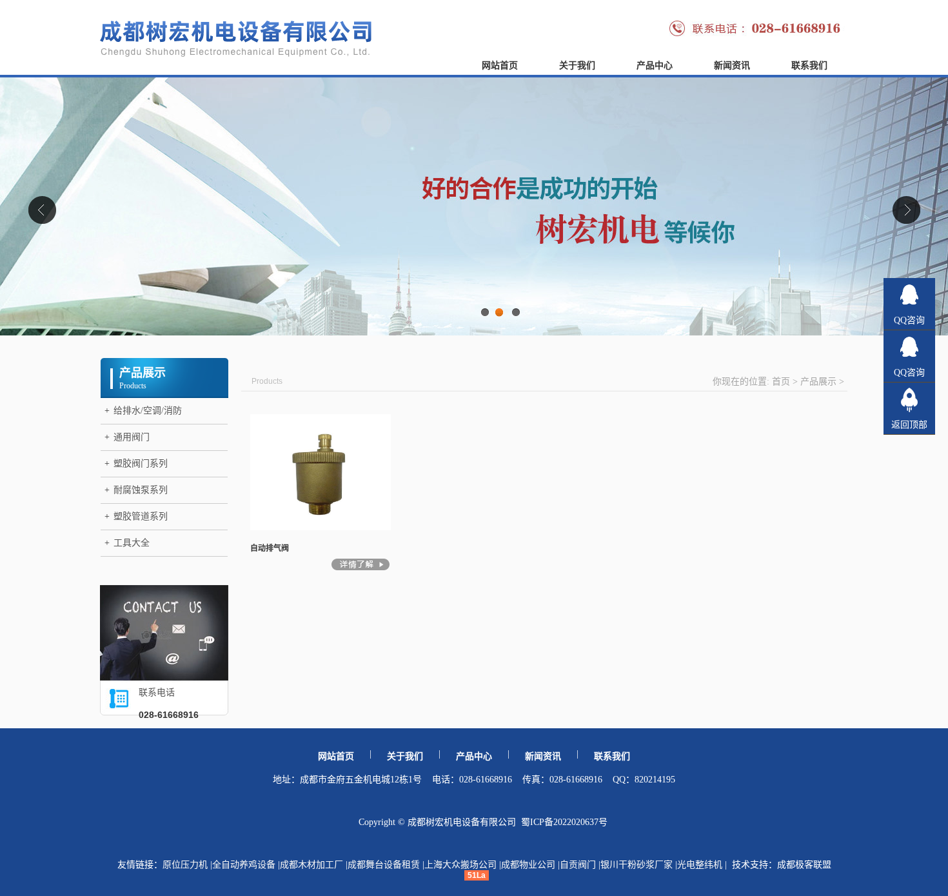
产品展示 (818, 381)
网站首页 (500, 65)
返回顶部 (909, 425)
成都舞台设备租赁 (384, 865)
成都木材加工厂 (311, 865)
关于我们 (577, 65)
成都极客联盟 (804, 865)
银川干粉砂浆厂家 (636, 865)
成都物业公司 (528, 865)
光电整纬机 (699, 865)
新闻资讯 (732, 65)
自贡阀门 (578, 865)
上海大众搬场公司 (460, 865)
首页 (781, 381)
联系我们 (809, 65)
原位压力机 (185, 865)
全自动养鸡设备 (243, 865)
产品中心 (655, 65)
